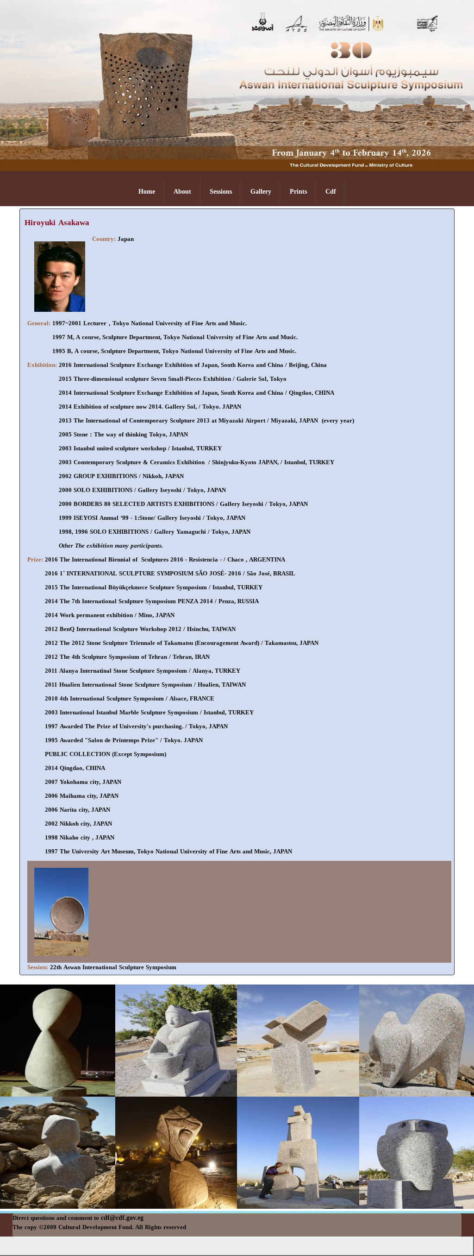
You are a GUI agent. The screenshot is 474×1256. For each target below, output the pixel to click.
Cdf (330, 191)
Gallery (260, 191)
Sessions (221, 191)
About (182, 191)
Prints (298, 191)
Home (146, 191)
